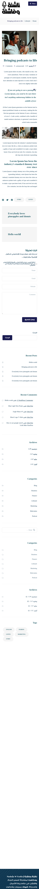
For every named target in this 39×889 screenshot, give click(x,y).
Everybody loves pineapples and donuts (24, 372)
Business (34, 491)
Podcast (34, 516)
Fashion (21, 629)
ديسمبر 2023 (32, 449)
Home (34, 21)
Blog (35, 485)
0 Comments (8, 66)
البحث (34, 333)
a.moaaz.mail (20, 66)
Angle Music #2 (18, 412)
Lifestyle (27, 21)
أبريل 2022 (34, 464)
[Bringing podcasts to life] (3, 200)
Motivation (33, 511)
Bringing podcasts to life (29, 367)
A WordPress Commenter (25, 400)
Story (19, 199)
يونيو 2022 (33, 454)
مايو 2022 (34, 459)
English (9, 629)
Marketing (33, 506)
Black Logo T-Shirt (16, 417)
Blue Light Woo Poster (15, 406)
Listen (30, 199)
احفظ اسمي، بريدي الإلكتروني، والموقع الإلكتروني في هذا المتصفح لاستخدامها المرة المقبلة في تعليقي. (19, 264)
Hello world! (33, 362)
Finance (34, 496)
